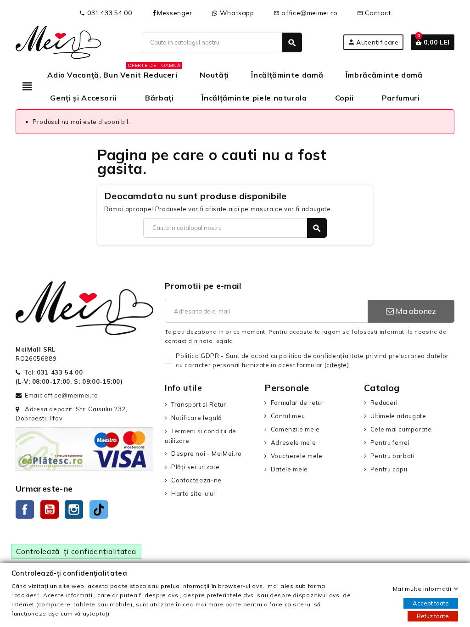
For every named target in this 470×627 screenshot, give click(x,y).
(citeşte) (337, 365)
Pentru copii (388, 469)
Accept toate (431, 603)
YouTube (49, 509)
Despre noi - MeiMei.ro (206, 453)
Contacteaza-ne (196, 480)
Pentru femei (389, 442)
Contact (374, 13)
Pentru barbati (392, 455)
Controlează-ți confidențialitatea (76, 551)
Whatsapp (236, 13)
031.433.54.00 (105, 13)
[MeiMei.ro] (58, 41)
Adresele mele (293, 442)
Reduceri (384, 402)
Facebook (25, 509)
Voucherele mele (296, 455)
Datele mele (289, 469)
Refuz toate (433, 616)
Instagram (74, 509)
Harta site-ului (193, 493)
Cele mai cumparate (400, 429)
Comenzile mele (295, 429)
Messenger (174, 13)
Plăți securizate (195, 466)
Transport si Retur (198, 404)
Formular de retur (297, 402)
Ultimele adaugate (398, 416)
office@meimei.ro (306, 13)
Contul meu (288, 416)
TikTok (99, 509)
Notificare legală (196, 417)
